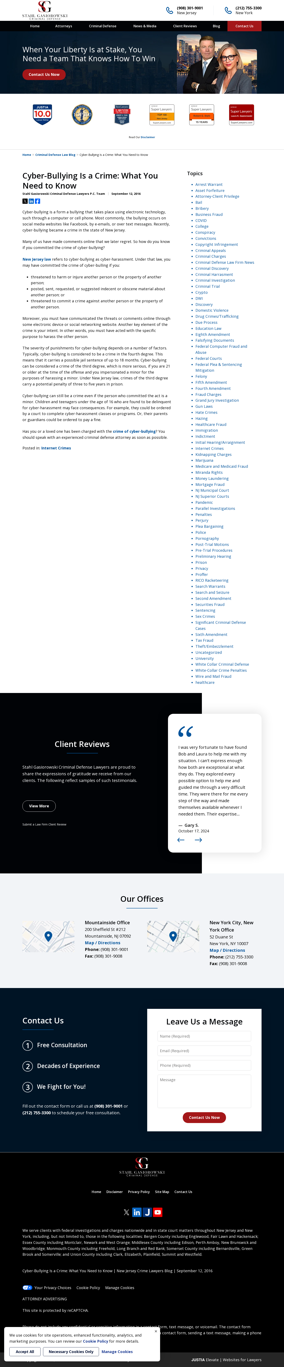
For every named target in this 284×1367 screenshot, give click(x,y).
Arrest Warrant (209, 184)
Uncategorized (208, 652)
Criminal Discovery (212, 268)
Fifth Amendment (211, 382)
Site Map (162, 1191)
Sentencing (205, 610)
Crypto (201, 292)
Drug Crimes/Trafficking (217, 316)
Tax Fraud (204, 640)
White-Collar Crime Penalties (221, 670)
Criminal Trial (207, 286)
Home (35, 26)
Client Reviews (185, 26)
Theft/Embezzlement (214, 646)
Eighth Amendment (212, 334)
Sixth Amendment (211, 634)
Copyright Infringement (216, 244)
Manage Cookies (119, 1287)
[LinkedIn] (137, 1212)
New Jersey (186, 12)
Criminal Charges (210, 256)
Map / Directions (102, 943)
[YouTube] (157, 1212)
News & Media (144, 26)
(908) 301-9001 (190, 7)
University (204, 658)
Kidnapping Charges (213, 454)
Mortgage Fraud (210, 484)
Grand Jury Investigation (217, 400)
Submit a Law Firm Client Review (44, 824)
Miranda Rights (209, 472)
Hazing (201, 418)
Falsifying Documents (214, 340)
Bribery (202, 208)
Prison (201, 562)
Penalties (203, 514)
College (202, 226)
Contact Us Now (44, 74)
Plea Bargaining (209, 526)
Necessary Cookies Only (71, 1351)
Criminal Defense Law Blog (55, 155)
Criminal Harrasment (214, 274)
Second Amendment (213, 598)
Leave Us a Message (204, 1021)
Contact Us (244, 26)
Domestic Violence (211, 310)
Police (200, 532)
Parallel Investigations (215, 508)
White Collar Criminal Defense (222, 664)
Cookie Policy (88, 1287)
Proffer (201, 574)
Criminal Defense (102, 26)
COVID (201, 220)
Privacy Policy (139, 1191)
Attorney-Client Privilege (217, 196)
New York (244, 12)
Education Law (208, 328)
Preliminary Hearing (213, 556)
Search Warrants (210, 586)
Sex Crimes (205, 616)
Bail (198, 202)
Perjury (201, 520)
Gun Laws (204, 406)
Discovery (204, 304)
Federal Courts (208, 358)
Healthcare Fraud (210, 424)
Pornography (207, 538)
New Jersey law (36, 259)
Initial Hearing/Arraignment (220, 442)
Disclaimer (148, 137)
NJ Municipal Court (212, 490)
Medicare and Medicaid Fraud (221, 466)
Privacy (201, 568)
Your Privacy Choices (53, 1287)
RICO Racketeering (211, 580)
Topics (195, 173)
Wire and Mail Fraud (213, 676)
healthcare (205, 682)
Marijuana (204, 460)
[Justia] (147, 1212)
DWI (199, 298)
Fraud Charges (208, 394)
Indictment (205, 436)
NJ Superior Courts (212, 496)
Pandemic (204, 502)
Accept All (25, 1351)
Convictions (205, 238)
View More (39, 805)
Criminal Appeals (210, 250)
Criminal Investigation (215, 280)
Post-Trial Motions (212, 544)
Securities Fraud (210, 604)
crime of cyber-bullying (134, 431)
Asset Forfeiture (210, 190)
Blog (216, 26)
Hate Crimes (206, 412)
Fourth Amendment (213, 388)
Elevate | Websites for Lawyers (226, 1359)
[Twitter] (126, 1212)
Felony (201, 376)
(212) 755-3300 (249, 7)
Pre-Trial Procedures (213, 550)
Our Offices (142, 898)
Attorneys (63, 26)
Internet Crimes (56, 447)
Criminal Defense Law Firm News (224, 262)
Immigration (206, 430)
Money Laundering (212, 478)
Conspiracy (205, 232)
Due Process (206, 322)
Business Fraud (209, 214)
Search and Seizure (212, 592)
